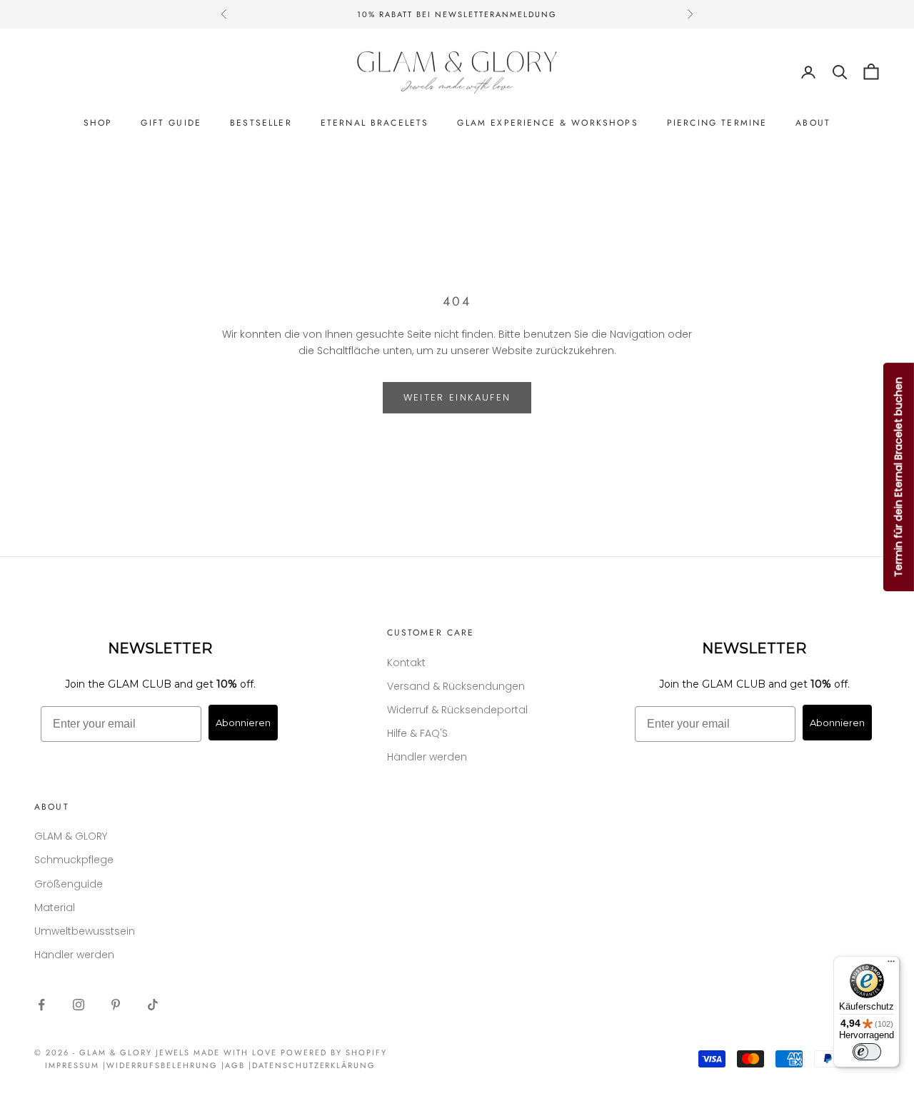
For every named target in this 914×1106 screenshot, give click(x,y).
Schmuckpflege (74, 860)
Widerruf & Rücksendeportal (457, 710)
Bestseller (261, 122)
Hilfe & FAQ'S (417, 733)
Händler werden (427, 757)
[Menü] (891, 964)
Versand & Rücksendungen (456, 686)
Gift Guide (171, 122)
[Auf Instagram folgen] (78, 1004)
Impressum (72, 1065)
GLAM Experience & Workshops (547, 122)
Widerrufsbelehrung (162, 1065)
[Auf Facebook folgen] (41, 1004)
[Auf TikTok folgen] (153, 1004)
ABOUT (812, 122)
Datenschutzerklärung (314, 1065)
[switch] (867, 1051)
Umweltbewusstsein (84, 931)
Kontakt (406, 662)
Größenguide (68, 884)
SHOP (98, 122)
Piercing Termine (717, 122)
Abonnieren (243, 722)
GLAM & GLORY (70, 836)
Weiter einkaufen (457, 397)
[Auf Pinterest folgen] (116, 1004)
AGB (235, 1065)
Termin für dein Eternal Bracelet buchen (898, 477)
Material (54, 907)
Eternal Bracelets (375, 122)
